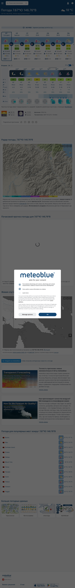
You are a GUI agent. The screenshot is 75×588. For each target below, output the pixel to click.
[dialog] (37, 294)
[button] (37, 293)
